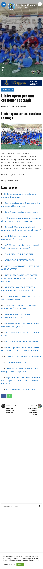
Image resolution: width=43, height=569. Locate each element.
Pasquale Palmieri (8, 107)
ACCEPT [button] (20, 564)
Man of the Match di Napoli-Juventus (22, 341)
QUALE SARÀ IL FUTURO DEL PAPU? (20, 254)
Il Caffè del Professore (15, 362)
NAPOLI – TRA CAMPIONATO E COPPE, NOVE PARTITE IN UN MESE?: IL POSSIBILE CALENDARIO (19, 278)
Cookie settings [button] (9, 564)
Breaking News (8, 90)
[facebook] (3, 67)
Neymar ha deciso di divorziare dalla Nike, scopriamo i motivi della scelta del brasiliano (20, 380)
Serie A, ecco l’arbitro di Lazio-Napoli (22, 212)
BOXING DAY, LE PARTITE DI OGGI (19, 260)
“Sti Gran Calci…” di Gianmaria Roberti (23, 356)
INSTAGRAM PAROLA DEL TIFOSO (20, 389)
